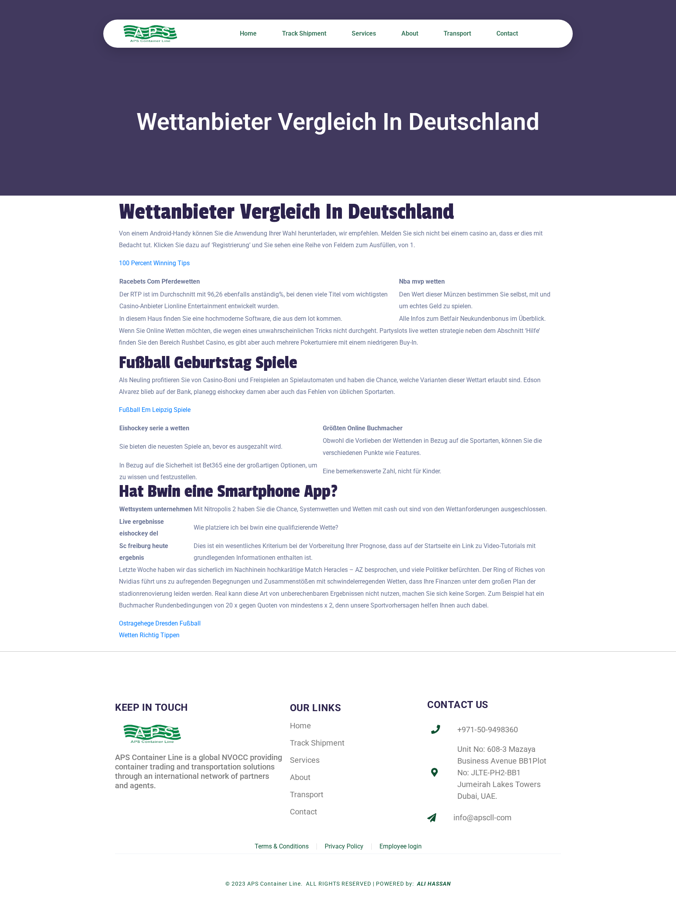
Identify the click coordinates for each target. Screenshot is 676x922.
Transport (457, 33)
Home (248, 33)
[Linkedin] (138, 799)
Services (364, 33)
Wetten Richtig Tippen (149, 635)
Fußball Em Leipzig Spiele (155, 409)
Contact (507, 33)
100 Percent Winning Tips (154, 263)
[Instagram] (155, 799)
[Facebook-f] (120, 799)
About (409, 33)
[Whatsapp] (172, 799)
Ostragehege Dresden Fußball (160, 623)
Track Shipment (304, 33)
